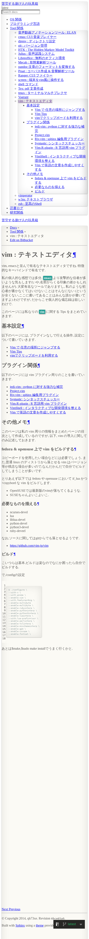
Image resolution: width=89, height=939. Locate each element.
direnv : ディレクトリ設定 (36, 41)
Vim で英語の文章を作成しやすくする (38, 412)
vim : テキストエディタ (35, 101)
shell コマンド (28, 84)
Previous (14, 909)
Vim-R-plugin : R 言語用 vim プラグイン (38, 403)
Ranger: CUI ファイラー (35, 75)
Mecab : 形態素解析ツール (37, 62)
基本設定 (33, 105)
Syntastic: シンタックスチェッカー (60, 143)
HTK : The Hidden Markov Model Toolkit (46, 49)
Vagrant (23, 97)
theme (40, 925)
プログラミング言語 (25, 24)
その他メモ (34, 174)
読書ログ (16, 208)
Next (5, 909)
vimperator (25, 195)
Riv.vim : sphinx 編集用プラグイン (59, 139)
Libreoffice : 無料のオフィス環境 (41, 58)
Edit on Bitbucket (21, 240)
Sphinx (20, 925)
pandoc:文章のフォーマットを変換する (46, 66)
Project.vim (42, 135)
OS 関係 (16, 19)
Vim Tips (41, 114)
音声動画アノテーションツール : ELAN (47, 32)
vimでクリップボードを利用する (59, 118)
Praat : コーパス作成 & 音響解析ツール (46, 71)
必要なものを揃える (50, 187)
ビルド (40, 191)
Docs (13, 227)
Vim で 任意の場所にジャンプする (60, 109)
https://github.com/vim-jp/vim (29, 545)
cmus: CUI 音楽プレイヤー (37, 37)
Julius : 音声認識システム (36, 53)
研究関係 (16, 212)
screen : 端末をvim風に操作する (41, 80)
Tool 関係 (16, 28)
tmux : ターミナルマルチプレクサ (42, 93)
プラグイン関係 (38, 122)
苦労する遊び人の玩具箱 (20, 3)
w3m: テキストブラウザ (35, 199)
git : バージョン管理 (32, 45)
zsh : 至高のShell (30, 203)
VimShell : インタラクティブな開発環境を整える (45, 408)
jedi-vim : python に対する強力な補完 (36, 387)
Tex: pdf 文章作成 (30, 88)
